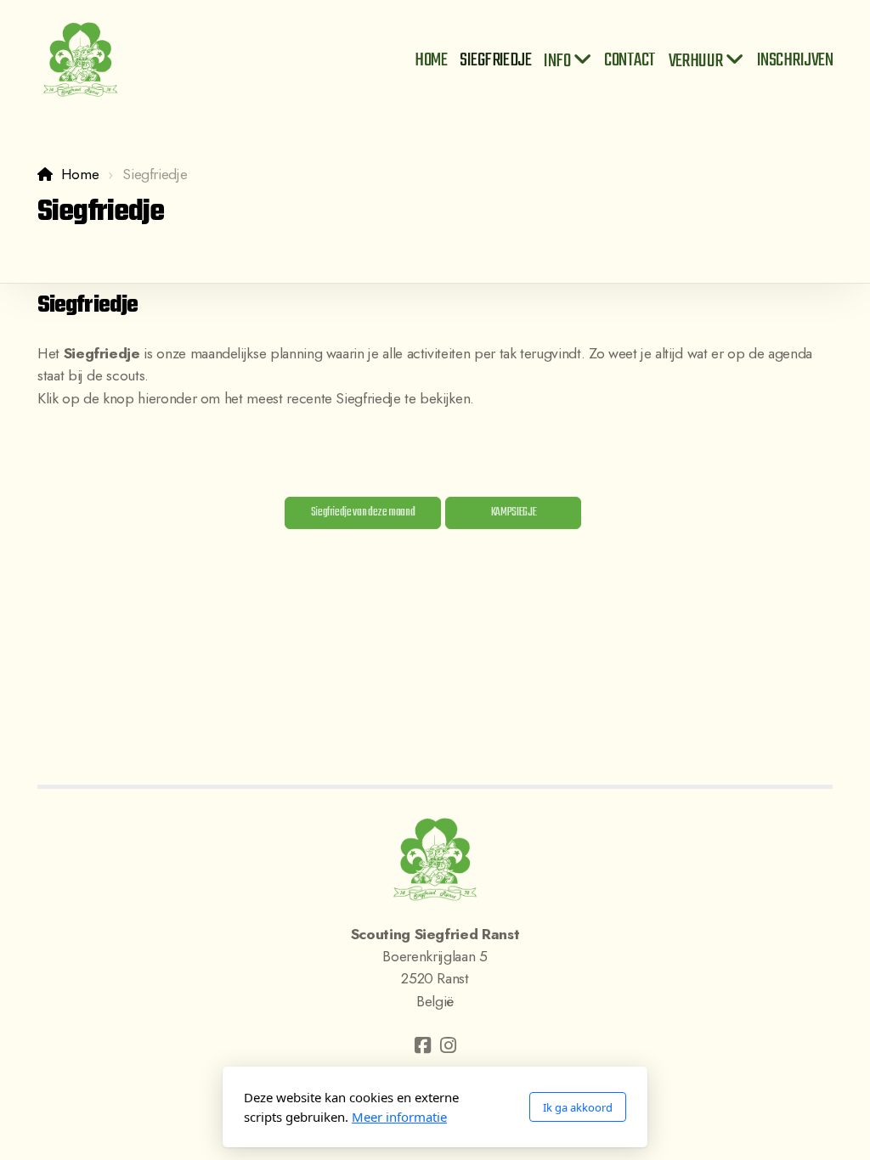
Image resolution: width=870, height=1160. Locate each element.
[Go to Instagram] (447, 1045)
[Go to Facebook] (422, 1045)
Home (80, 174)
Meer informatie (399, 1116)
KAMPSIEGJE (513, 512)
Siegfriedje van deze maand (363, 512)
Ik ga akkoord (578, 1107)
